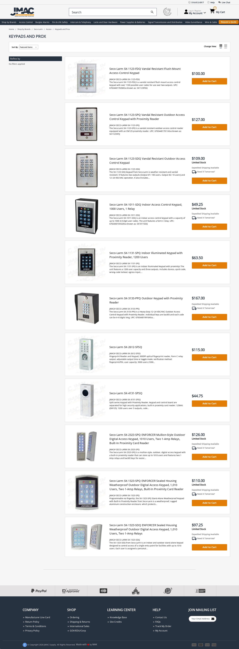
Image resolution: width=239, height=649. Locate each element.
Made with (81, 644)
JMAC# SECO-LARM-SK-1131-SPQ (124, 263)
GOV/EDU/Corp (77, 630)
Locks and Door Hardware (105, 22)
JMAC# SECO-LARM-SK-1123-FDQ (124, 79)
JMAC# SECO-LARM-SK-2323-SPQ (124, 449)
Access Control (26, 22)
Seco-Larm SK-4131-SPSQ (125, 393)
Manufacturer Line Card (37, 617)
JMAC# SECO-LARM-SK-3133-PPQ (124, 308)
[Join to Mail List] (212, 618)
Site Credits (115, 621)
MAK (94, 644)
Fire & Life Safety (60, 22)
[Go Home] (23, 12)
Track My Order (163, 626)
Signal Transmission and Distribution (165, 22)
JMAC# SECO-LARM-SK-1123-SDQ (124, 169)
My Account (161, 630)
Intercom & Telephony (80, 22)
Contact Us (161, 617)
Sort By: (15, 47)
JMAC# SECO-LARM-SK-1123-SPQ (124, 125)
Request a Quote (228, 22)
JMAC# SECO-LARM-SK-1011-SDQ (124, 215)
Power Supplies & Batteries (132, 22)
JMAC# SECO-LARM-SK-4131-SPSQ (125, 399)
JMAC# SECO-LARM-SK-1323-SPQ (124, 495)
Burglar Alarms (42, 22)
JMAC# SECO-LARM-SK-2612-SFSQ (125, 353)
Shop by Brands (9, 22)
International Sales (79, 626)
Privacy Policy (32, 630)
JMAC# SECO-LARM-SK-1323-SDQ (124, 539)
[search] (152, 12)
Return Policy (32, 621)
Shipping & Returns (79, 621)
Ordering (74, 617)
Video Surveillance (193, 22)
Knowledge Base (118, 617)
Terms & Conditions (35, 626)
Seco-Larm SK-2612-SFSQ (125, 347)
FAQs (158, 621)
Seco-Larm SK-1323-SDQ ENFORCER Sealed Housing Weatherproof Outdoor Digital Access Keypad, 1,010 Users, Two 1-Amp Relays (143, 529)
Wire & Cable (211, 22)
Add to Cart (209, 81)
